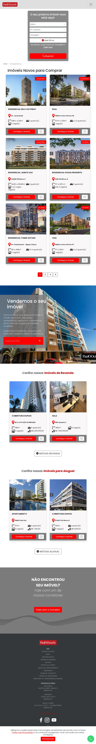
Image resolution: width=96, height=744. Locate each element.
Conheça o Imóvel (21, 131)
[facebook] (41, 721)
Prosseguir (48, 739)
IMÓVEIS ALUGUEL (49, 551)
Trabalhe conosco (48, 673)
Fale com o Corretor (48, 609)
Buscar (49, 56)
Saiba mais (48, 47)
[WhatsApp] (90, 738)
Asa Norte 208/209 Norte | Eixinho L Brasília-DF (48, 688)
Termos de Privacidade (48, 676)
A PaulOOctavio (48, 652)
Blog (48, 654)
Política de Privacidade (22, 732)
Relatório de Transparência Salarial (48, 679)
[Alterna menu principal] (91, 4)
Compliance (48, 671)
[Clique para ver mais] (30, 396)
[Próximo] (43, 396)
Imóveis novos (48, 657)
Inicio (5, 64)
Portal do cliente (48, 665)
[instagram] (47, 721)
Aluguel (48, 662)
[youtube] (54, 721)
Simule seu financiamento (48, 668)
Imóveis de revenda (48, 660)
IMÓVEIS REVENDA (49, 453)
